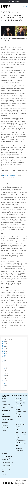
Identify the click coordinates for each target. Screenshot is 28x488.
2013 (3, 363)
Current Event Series (20, 400)
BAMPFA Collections (20, 432)
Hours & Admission (6, 416)
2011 (3, 367)
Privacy (4, 474)
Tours (16, 413)
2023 (3, 347)
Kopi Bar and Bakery (20, 440)
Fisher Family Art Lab (20, 443)
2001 (3, 383)
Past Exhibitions (19, 405)
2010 (3, 368)
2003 (3, 380)
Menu (24, 6)
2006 (3, 375)
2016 (3, 358)
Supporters (4, 466)
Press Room (18, 442)
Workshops (18, 416)
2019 (3, 353)
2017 (3, 357)
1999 (3, 387)
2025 (3, 343)
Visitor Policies (5, 427)
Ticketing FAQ (6, 418)
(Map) (3, 402)
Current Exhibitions (20, 402)
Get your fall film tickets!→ (14, 1)
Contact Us (4, 407)
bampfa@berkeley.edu (7, 405)
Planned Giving (6, 458)
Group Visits (5, 425)
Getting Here (5, 422)
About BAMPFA (19, 422)
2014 (3, 362)
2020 (3, 351)
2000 (3, 385)
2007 (3, 373)
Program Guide (19, 450)
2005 (3, 377)
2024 (3, 345)
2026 (3, 341)
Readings (17, 418)
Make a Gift (5, 455)
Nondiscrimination (6, 473)
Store (3, 432)
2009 (3, 370)
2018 (3, 355)
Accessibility (5, 424)
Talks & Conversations (20, 411)
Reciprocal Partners (7, 465)
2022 (3, 348)
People (17, 439)
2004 (3, 378)
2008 (3, 372)
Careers (17, 446)
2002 (3, 382)
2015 (3, 360)
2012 (3, 365)
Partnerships (18, 448)
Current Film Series (20, 403)
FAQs (16, 445)
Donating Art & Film (7, 456)
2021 (3, 350)
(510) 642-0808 (6, 404)
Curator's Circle (6, 461)
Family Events (18, 414)
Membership (5, 459)
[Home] (7, 6)
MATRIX (17, 430)
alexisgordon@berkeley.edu (10, 175)
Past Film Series (19, 406)
